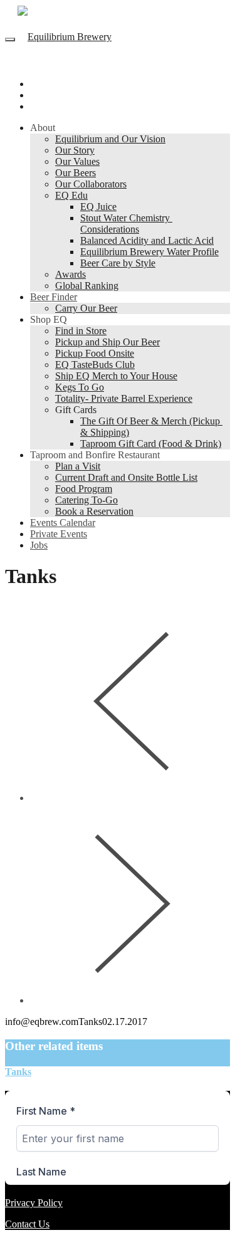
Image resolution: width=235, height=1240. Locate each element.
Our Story (75, 150)
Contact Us (27, 1224)
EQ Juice (98, 206)
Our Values (77, 161)
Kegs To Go (79, 387)
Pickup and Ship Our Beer (107, 342)
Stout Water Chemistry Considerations (126, 223)
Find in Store (81, 330)
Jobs (39, 545)
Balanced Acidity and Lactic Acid (147, 240)
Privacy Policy (34, 1202)
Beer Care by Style (117, 263)
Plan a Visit (77, 466)
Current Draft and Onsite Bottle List (126, 477)
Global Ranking (86, 285)
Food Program (83, 488)
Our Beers (75, 172)
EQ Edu (71, 195)
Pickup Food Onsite (94, 353)
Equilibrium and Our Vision (110, 139)
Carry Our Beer (86, 308)
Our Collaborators (91, 184)
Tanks (18, 1071)
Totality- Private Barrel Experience (123, 398)
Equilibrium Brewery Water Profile (149, 251)
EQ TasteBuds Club (95, 364)
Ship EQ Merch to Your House (116, 375)
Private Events (58, 533)
